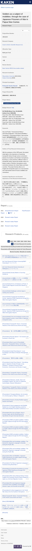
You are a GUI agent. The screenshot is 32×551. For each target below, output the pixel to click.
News (2, 538)
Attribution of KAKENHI (7, 543)
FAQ (2, 535)
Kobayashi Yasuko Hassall (9, 85)
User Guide (4, 532)
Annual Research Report (11, 210)
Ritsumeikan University (8, 76)
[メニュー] (30, 2)
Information (4, 529)
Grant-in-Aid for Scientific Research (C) (12, 44)
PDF (10, 213)
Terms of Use (4, 540)
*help (13, 107)
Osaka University (6, 78)
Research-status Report (11, 217)
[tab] (17, 234)
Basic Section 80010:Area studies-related (13, 68)
